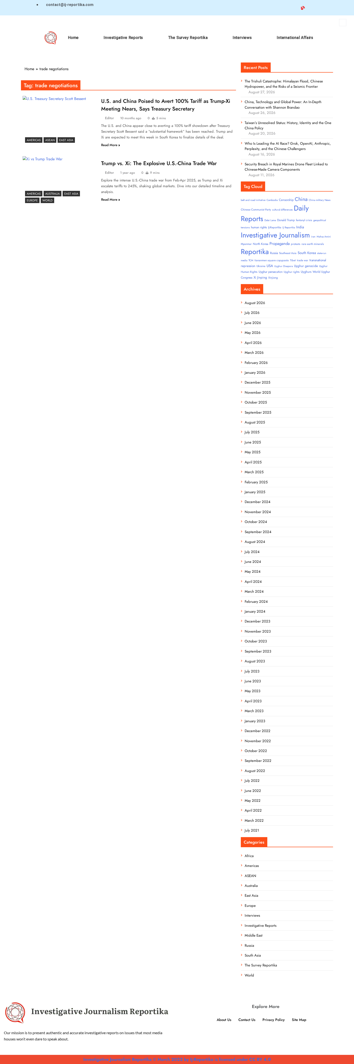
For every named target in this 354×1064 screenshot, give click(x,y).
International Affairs (295, 37)
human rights (259, 227)
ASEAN (50, 140)
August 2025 (255, 422)
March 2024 (254, 591)
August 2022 (255, 770)
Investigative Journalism (275, 235)
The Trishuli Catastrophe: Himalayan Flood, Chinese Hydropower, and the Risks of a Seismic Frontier (284, 84)
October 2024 (256, 521)
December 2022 (257, 731)
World (47, 200)
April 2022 (253, 810)
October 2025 (256, 402)
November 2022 (258, 741)
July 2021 (252, 830)
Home (73, 37)
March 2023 (254, 711)
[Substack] (321, 7)
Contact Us (246, 1019)
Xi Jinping (260, 277)
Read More (109, 145)
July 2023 (252, 671)
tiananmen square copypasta (272, 260)
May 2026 (253, 332)
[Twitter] (284, 8)
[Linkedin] (293, 7)
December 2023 (257, 621)
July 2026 (252, 312)
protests (295, 244)
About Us (224, 1019)
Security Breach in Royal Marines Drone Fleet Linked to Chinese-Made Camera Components (286, 167)
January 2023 (255, 721)
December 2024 (257, 501)
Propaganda (279, 243)
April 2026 (253, 342)
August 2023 (255, 661)
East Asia (66, 140)
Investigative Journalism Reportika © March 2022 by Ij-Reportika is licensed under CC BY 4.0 (177, 1059)
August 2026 (255, 302)
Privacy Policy (273, 1019)
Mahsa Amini (324, 236)
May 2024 (253, 571)
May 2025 (252, 452)
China (301, 199)
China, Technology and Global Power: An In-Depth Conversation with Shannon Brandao (283, 104)
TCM (251, 260)
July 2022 (252, 780)
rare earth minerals (313, 244)
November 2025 (258, 392)
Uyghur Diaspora (283, 266)
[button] (342, 22)
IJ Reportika (288, 227)
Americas (34, 140)
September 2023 (258, 651)
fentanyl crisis (304, 220)
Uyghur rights (292, 272)
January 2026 (255, 372)
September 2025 (258, 412)
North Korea (260, 244)
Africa (249, 856)
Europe (32, 200)
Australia (52, 194)
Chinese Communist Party (256, 210)
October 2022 (256, 750)
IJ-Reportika (274, 227)
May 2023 (252, 691)
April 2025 (253, 462)
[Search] (339, 42)
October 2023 (256, 641)
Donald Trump (286, 220)
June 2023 (253, 681)
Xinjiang (273, 278)
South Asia (253, 955)
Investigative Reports (123, 37)
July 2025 (252, 432)
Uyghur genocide (306, 266)
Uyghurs (306, 271)
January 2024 (255, 611)
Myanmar (246, 244)
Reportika (255, 252)
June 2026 (253, 322)
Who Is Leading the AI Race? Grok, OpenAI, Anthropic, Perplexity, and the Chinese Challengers (288, 146)
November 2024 (258, 512)
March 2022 (254, 820)
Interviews (242, 37)
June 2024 (253, 561)
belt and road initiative (253, 200)
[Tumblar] (312, 7)
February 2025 (256, 482)
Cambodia (272, 200)
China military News (319, 200)
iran (313, 236)
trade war (302, 260)
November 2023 (258, 631)
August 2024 (255, 541)
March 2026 (254, 352)
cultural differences (282, 210)
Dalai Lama (270, 220)
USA (270, 265)
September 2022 (258, 760)
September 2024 (258, 532)
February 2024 (256, 601)
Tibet (293, 260)
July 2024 (252, 551)
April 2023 (253, 701)
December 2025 (257, 382)
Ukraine (260, 266)
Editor (109, 118)
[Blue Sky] (303, 7)
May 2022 (253, 800)
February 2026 (256, 362)
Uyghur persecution (270, 272)
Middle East (253, 935)
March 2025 (254, 472)
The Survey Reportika (188, 37)
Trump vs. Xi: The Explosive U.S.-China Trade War (159, 163)
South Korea (307, 252)
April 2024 (253, 581)
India (300, 227)
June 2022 (253, 790)
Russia (274, 253)
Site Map (299, 1019)
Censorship (286, 200)
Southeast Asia (287, 253)
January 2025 (255, 492)
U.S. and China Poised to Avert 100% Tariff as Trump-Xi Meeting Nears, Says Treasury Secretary (165, 104)
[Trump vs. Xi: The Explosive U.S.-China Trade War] (60, 180)
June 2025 (253, 442)
